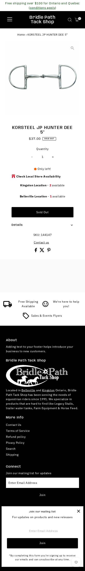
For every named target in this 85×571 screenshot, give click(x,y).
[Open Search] (70, 20)
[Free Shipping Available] (7, 306)
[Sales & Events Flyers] (26, 318)
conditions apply (42, 8)
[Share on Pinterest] (49, 251)
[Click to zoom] (72, 48)
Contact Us (13, 425)
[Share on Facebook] (36, 251)
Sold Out (42, 212)
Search (11, 449)
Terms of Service (18, 431)
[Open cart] (77, 20)
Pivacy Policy (15, 443)
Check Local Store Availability (38, 176)
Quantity (42, 149)
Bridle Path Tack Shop (42, 19)
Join (42, 495)
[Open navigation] (9, 20)
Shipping (12, 454)
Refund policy (16, 437)
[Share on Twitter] (42, 251)
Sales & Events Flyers (46, 315)
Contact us (41, 242)
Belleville (28, 390)
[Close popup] (78, 511)
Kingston (48, 390)
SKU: (36, 235)
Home (21, 34)
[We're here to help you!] (45, 306)
